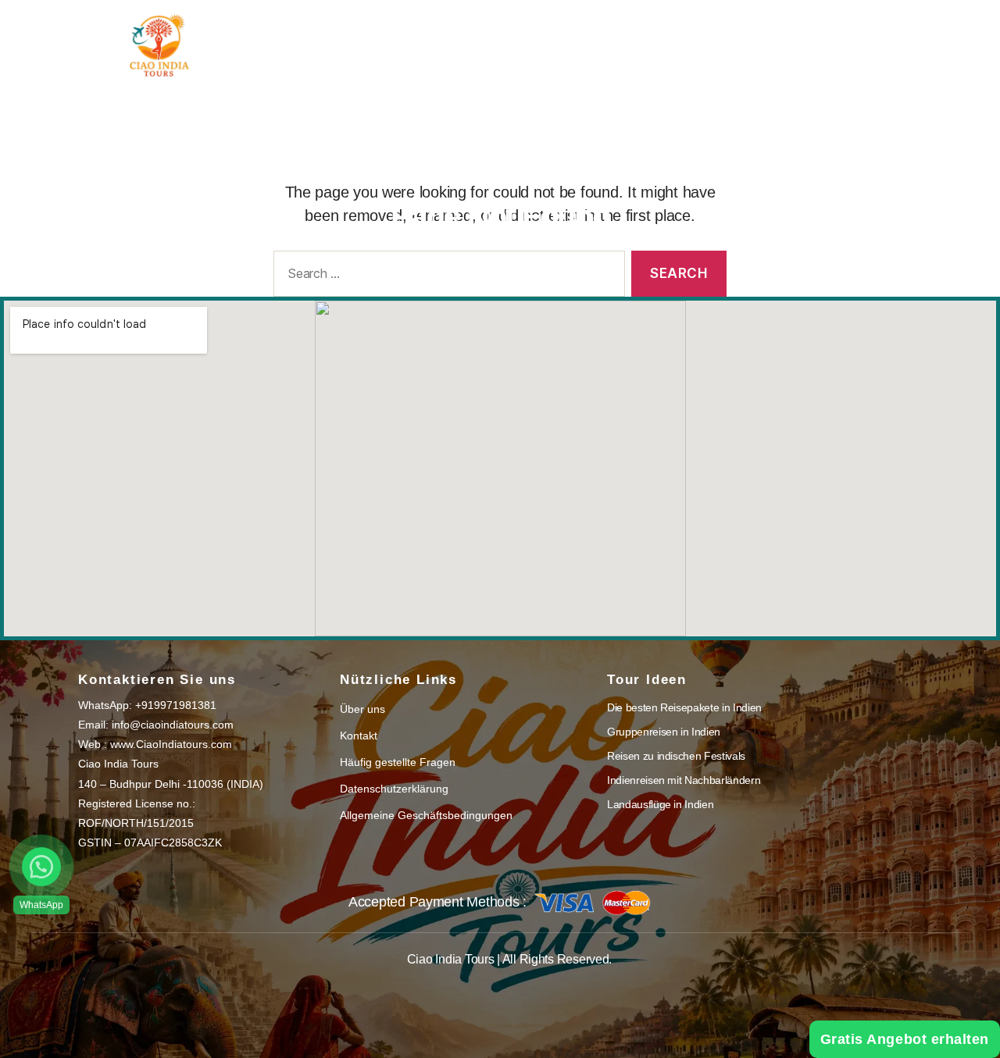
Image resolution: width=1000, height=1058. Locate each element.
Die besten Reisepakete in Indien (684, 707)
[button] (41, 866)
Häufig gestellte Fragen (397, 762)
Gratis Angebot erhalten (904, 1039)
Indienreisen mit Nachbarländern (683, 780)
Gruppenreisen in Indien (663, 731)
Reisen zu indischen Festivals (676, 756)
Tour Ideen (489, 33)
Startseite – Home (359, 33)
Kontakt (775, 33)
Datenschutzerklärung (394, 788)
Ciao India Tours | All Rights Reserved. (509, 959)
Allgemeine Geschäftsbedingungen (426, 815)
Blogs (595, 33)
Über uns (682, 33)
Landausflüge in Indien (660, 804)
